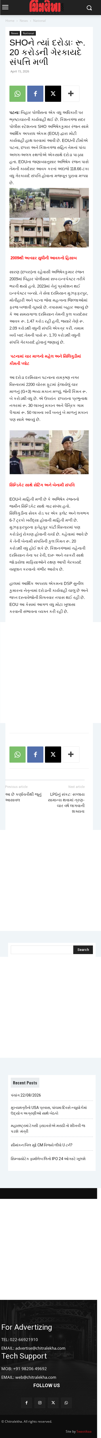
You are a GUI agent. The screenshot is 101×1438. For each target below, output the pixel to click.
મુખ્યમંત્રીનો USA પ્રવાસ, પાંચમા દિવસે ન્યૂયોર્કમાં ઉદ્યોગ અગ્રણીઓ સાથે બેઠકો (49, 1110)
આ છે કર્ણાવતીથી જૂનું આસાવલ (23, 797)
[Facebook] (35, 94)
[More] (71, 94)
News (24, 20)
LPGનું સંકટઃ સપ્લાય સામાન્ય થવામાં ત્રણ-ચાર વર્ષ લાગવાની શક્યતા (66, 803)
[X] (53, 94)
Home (10, 20)
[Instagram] (39, 1403)
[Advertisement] (50, 672)
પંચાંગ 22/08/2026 (26, 1095)
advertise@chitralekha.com (40, 1348)
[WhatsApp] (17, 94)
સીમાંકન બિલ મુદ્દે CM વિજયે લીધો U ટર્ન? (41, 1145)
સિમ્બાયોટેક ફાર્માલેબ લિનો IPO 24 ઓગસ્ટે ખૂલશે (48, 1159)
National (39, 20)
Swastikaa (84, 1431)
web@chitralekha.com (35, 1377)
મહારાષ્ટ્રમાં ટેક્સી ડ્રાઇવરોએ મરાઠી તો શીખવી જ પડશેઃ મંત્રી (48, 1128)
